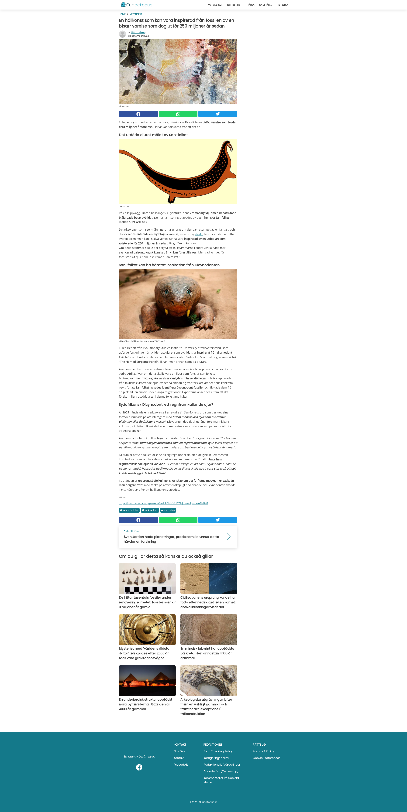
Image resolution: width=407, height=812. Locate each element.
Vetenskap (215, 5)
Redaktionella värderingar (222, 765)
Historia (282, 5)
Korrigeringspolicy (216, 758)
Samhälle (265, 5)
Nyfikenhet (234, 5)
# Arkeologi (150, 510)
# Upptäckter (129, 510)
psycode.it (181, 765)
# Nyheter (168, 510)
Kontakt (179, 758)
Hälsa (251, 5)
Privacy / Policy (263, 751)
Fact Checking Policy (218, 751)
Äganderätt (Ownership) (221, 771)
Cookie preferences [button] (266, 758)
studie (199, 234)
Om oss (179, 751)
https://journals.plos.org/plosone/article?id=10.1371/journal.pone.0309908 (163, 503)
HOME (122, 14)
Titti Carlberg (138, 32)
